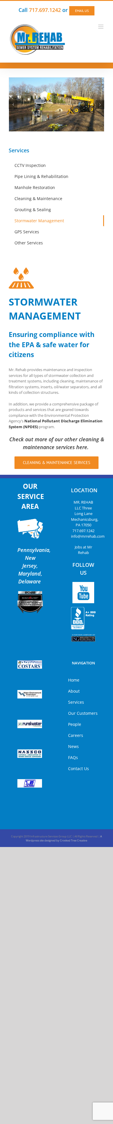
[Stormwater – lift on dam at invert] (56, 104)
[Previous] (13, 104)
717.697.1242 (83, 530)
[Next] (100, 104)
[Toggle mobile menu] (101, 27)
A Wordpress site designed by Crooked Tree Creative (64, 838)
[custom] (83, 592)
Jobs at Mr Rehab (83, 549)
